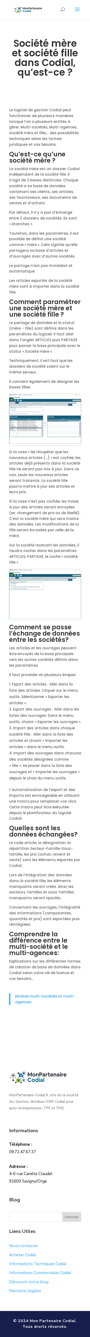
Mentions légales (25, 1291)
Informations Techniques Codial (38, 1264)
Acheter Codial (22, 1255)
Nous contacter (23, 1246)
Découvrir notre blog (28, 1282)
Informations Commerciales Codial (40, 1273)
